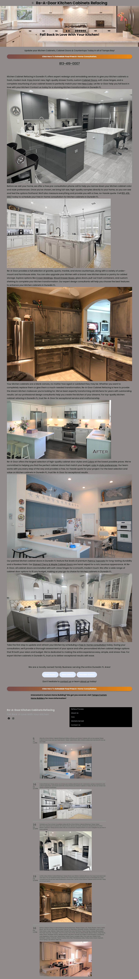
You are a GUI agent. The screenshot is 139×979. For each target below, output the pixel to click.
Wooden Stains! (86, 674)
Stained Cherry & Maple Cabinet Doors (53, 564)
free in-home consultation (92, 644)
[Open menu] (33, 3)
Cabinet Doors (89, 80)
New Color (87, 83)
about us (84, 681)
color (94, 465)
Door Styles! (50, 674)
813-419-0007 (69, 63)
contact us (65, 681)
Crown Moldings (44, 278)
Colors (90, 461)
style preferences (108, 465)
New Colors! (67, 674)
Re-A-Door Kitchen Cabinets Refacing (31, 710)
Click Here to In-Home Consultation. (69, 56)
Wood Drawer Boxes (64, 278)
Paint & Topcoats (96, 560)
